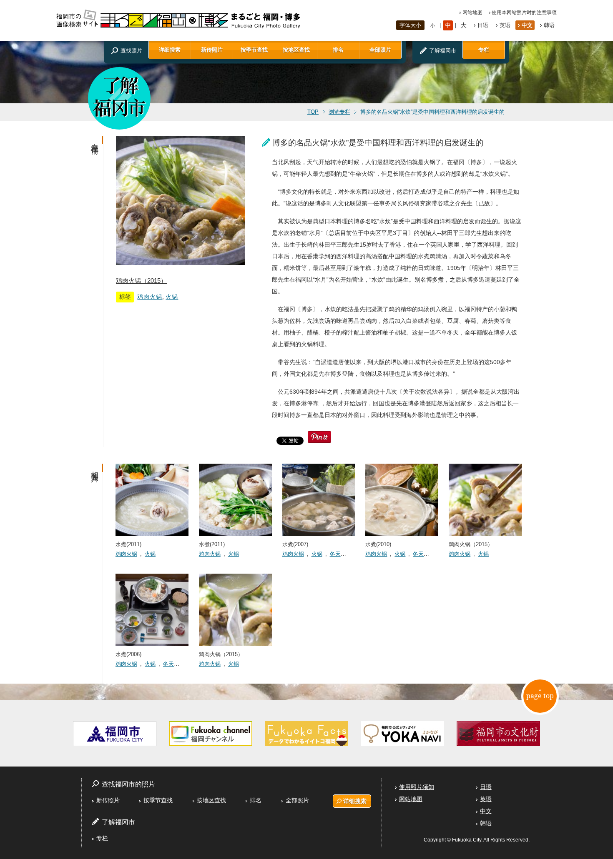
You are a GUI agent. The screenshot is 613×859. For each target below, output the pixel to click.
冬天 (335, 554)
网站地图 (472, 12)
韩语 (549, 25)
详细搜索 (170, 50)
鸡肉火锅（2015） (141, 280)
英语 (505, 25)
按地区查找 (296, 50)
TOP (313, 112)
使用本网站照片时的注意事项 (524, 12)
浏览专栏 (339, 112)
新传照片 (212, 50)
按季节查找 (254, 50)
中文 (527, 25)
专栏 (483, 50)
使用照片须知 (416, 787)
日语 (482, 25)
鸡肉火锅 (149, 296)
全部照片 (380, 50)
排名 (338, 50)
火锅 (172, 296)
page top (540, 695)
